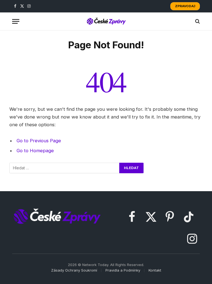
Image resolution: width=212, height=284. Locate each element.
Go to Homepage (35, 150)
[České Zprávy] (106, 21)
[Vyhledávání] (64, 168)
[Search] (197, 21)
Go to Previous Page (39, 140)
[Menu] (15, 21)
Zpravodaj (185, 6)
